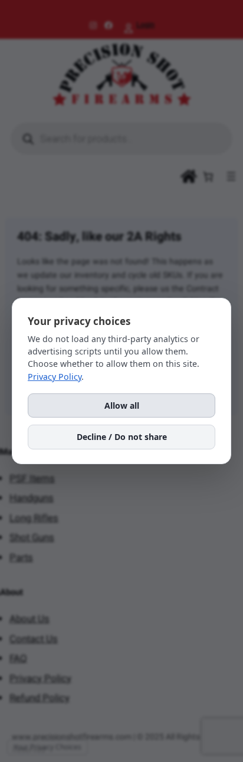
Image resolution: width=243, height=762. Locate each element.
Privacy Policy (54, 376)
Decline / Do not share (122, 436)
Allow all (121, 405)
